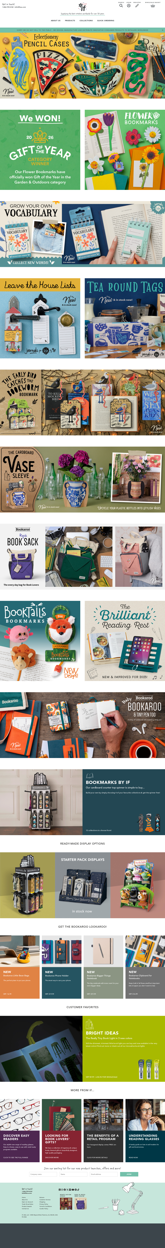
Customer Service (45, 1194)
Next (159, 66)
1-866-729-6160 (7, 7)
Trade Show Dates (27, 1199)
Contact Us (25, 1203)
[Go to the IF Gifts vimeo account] (70, 1184)
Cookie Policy (44, 1203)
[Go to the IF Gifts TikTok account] (78, 1184)
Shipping (42, 1197)
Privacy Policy (44, 1199)
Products (70, 20)
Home (24, 1192)
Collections (86, 20)
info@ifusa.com (20, 7)
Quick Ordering (105, 20)
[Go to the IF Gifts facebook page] (65, 1184)
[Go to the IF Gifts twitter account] (67, 1184)
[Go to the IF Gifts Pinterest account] (76, 1184)
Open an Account (27, 1197)
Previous (5, 66)
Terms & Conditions (46, 1201)
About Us (55, 20)
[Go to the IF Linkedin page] (60, 1184)
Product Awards (27, 1201)
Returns (42, 1192)
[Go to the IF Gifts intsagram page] (62, 1184)
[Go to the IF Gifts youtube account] (73, 1184)
